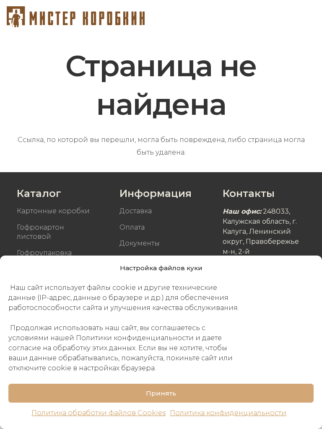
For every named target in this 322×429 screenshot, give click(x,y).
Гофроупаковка (44, 253)
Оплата (132, 227)
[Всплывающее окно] (285, 16)
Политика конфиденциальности (228, 413)
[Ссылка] (76, 16)
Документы (139, 243)
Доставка (135, 211)
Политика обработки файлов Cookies (98, 413)
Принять (161, 393)
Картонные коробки (53, 211)
